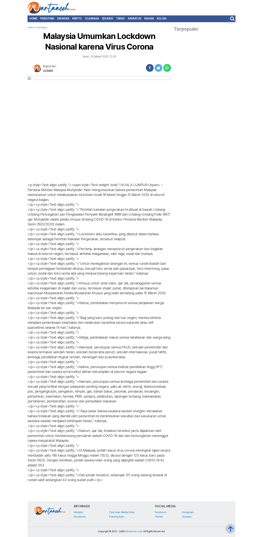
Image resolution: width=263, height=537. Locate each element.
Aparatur (134, 18)
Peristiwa (47, 18)
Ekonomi (63, 18)
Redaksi (78, 512)
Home (33, 18)
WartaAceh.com (133, 531)
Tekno (120, 18)
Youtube (187, 516)
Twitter (159, 516)
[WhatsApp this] (167, 68)
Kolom (161, 18)
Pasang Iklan (116, 516)
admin (48, 71)
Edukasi (107, 18)
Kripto (77, 18)
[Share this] (150, 68)
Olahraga (92, 18)
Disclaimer (80, 516)
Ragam (149, 18)
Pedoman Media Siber (122, 512)
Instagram (188, 512)
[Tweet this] (158, 68)
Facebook (160, 512)
